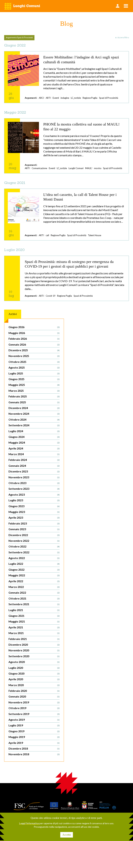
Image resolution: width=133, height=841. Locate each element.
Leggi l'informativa (29, 823)
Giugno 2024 (34, 436)
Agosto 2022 (34, 558)
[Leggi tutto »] (66, 77)
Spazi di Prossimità (108, 97)
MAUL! (88, 168)
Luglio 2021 (34, 610)
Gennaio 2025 (34, 402)
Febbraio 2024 (34, 459)
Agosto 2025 (34, 367)
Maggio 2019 (34, 736)
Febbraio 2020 (34, 690)
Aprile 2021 (34, 627)
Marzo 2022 (34, 586)
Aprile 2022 (34, 581)
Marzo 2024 (34, 454)
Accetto (66, 834)
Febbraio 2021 (34, 638)
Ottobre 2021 (34, 598)
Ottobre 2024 (34, 419)
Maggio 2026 (34, 332)
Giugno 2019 (34, 731)
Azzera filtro (123, 37)
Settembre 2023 (34, 488)
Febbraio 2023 (34, 523)
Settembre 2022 (34, 552)
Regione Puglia (90, 97)
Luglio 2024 (34, 431)
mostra (97, 168)
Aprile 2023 (34, 517)
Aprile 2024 (34, 448)
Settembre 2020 (34, 656)
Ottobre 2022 (34, 546)
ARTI (48, 97)
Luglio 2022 (34, 563)
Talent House (94, 235)
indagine (65, 97)
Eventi (56, 97)
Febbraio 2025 (34, 396)
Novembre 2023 (34, 477)
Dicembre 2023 (34, 471)
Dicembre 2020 (34, 644)
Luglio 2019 (34, 725)
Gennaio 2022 (34, 592)
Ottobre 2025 (34, 361)
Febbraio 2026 (34, 338)
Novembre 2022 (34, 540)
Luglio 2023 (34, 500)
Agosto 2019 (34, 719)
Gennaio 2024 (34, 465)
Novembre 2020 (34, 650)
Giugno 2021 (34, 615)
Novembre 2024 (34, 413)
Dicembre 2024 (34, 408)
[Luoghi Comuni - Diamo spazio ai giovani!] (22, 6)
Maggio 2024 (34, 442)
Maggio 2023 (34, 511)
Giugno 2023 (34, 506)
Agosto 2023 (34, 494)
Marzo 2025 (34, 390)
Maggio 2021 (34, 621)
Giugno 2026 (34, 327)
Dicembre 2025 (34, 350)
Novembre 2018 (34, 754)
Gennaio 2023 (34, 529)
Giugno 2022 (34, 569)
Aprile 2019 (34, 742)
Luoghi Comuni (76, 168)
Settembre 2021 (34, 604)
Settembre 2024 (34, 425)
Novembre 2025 (34, 355)
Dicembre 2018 (34, 748)
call (47, 235)
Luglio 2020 (34, 667)
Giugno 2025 (34, 379)
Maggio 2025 (34, 384)
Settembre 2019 (34, 713)
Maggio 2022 (34, 575)
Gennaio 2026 (34, 344)
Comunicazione (39, 168)
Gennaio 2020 (34, 696)
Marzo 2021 (34, 633)
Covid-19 (50, 295)
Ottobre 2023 (34, 483)
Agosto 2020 (34, 661)
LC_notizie (76, 97)
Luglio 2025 (34, 373)
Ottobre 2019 (34, 708)
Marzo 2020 (34, 685)
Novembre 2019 (34, 702)
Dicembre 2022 (34, 535)
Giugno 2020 (34, 673)
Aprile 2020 (34, 679)
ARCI (41, 97)
